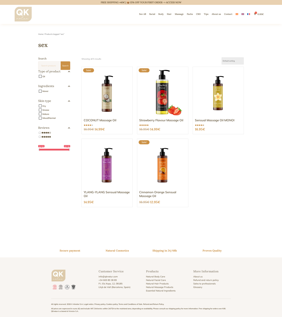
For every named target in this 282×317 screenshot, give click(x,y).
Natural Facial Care (156, 280)
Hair (169, 14)
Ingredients (46, 86)
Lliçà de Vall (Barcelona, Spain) (114, 287)
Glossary (197, 287)
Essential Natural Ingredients (161, 290)
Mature (45, 114)
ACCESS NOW (173, 2)
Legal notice (89, 304)
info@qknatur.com (108, 276)
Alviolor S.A (73, 311)
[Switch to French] (248, 14)
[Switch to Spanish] (237, 14)
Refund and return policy (206, 280)
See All (142, 14)
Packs (190, 14)
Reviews (43, 128)
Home (40, 34)
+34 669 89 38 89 (108, 280)
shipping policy (175, 308)
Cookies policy (112, 304)
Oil (43, 76)
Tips (206, 14)
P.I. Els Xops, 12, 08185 (110, 283)
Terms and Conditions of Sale (130, 304)
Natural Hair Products (157, 283)
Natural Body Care (155, 276)
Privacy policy (99, 304)
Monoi (45, 91)
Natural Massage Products (159, 287)
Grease (45, 110)
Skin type (44, 101)
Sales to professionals (204, 283)
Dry (44, 106)
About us (216, 14)
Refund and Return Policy (153, 304)
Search (65, 65)
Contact (228, 14)
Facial (152, 14)
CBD (198, 14)
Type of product (49, 71)
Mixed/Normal (49, 118)
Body (161, 14)
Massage (179, 14)
